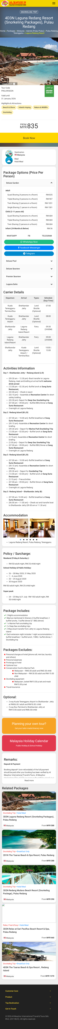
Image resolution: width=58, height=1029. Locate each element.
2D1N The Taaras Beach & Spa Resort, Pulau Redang (28, 855)
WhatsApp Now (30, 242)
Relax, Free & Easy (10, 925)
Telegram (47, 236)
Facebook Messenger (29, 247)
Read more (29, 780)
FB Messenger (29, 237)
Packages (11, 31)
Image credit (8, 84)
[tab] (29, 182)
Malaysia (20, 31)
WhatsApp (12, 236)
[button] (29, 182)
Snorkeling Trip (9, 813)
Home (2, 31)
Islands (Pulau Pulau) (35, 31)
